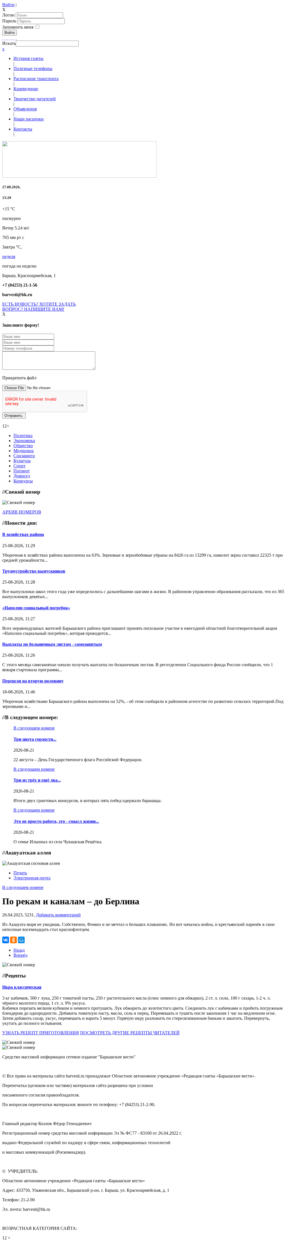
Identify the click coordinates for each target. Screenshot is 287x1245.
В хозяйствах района (23, 534)
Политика (23, 435)
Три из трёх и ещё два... (37, 780)
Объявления (25, 108)
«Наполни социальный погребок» (36, 607)
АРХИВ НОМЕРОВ (21, 512)
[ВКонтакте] (11, 38)
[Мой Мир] (21, 940)
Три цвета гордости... (34, 739)
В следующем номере (34, 728)
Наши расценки (28, 119)
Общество (23, 445)
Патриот (21, 470)
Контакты (22, 129)
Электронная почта (31, 877)
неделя (8, 256)
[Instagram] (16, 38)
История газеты (28, 58)
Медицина (23, 450)
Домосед (21, 475)
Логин (8, 15)
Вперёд (20, 955)
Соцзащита (24, 455)
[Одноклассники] (9, 38)
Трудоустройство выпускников (33, 571)
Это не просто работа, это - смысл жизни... (56, 821)
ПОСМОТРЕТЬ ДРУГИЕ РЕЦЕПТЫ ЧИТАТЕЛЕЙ (130, 1032)
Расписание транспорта (36, 78)
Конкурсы (23, 481)
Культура (22, 460)
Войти (8, 4)
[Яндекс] (14, 38)
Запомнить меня (17, 27)
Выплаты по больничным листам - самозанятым (52, 644)
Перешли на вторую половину (33, 681)
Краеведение (25, 88)
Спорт (19, 465)
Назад (19, 950)
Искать (9, 43)
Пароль (9, 20)
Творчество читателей (34, 98)
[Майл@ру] (7, 38)
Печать (20, 872)
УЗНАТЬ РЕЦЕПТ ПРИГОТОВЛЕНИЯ (40, 1032)
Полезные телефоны (32, 68)
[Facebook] (2, 38)
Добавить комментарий (58, 914)
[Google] (5, 38)
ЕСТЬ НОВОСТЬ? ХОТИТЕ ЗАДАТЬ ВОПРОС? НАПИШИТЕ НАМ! (39, 307)
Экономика (24, 440)
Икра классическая (21, 987)
